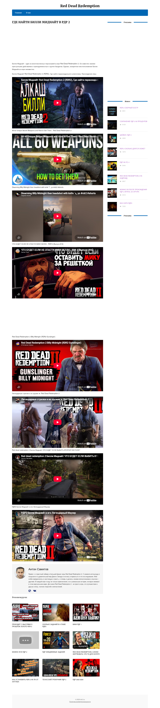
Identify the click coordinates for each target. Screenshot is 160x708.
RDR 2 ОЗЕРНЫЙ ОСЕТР (129, 108)
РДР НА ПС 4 (124, 162)
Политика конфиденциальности (80, 702)
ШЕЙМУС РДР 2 (125, 135)
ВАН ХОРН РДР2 (126, 203)
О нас (28, 12)
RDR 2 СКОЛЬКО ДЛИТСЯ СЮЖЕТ (132, 148)
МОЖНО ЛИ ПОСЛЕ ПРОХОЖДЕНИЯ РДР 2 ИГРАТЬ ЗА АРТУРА (133, 190)
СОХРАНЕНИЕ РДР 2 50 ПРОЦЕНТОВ (133, 121)
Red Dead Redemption (80, 6)
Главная (18, 12)
